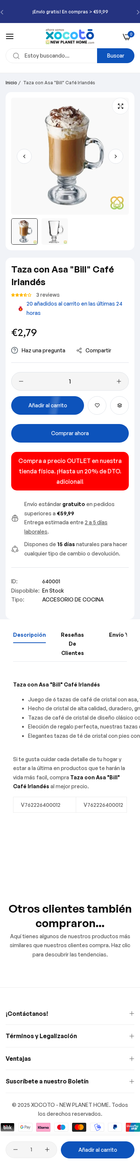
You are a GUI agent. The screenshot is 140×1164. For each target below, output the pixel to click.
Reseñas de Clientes (72, 644)
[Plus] (118, 381)
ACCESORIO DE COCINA (73, 599)
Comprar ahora (70, 433)
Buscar (115, 55)
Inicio (11, 82)
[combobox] (70, 55)
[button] (115, 156)
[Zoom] (120, 106)
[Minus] (21, 381)
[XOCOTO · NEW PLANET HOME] (70, 36)
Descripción (29, 635)
